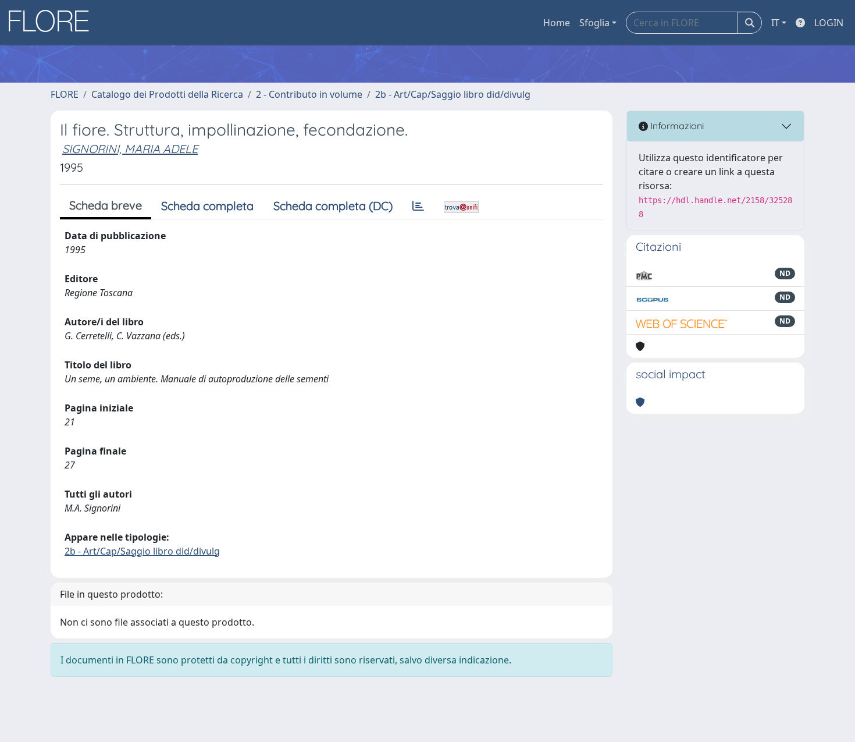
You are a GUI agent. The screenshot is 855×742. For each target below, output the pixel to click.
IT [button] (775, 22)
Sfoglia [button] (594, 22)
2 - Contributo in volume (309, 94)
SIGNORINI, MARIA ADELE (130, 148)
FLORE (65, 94)
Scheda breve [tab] (105, 205)
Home (556, 22)
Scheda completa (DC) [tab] (333, 205)
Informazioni (676, 126)
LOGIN (828, 22)
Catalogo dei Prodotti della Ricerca (167, 94)
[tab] (418, 206)
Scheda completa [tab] (207, 205)
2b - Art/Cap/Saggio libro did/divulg (452, 94)
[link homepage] (53, 22)
